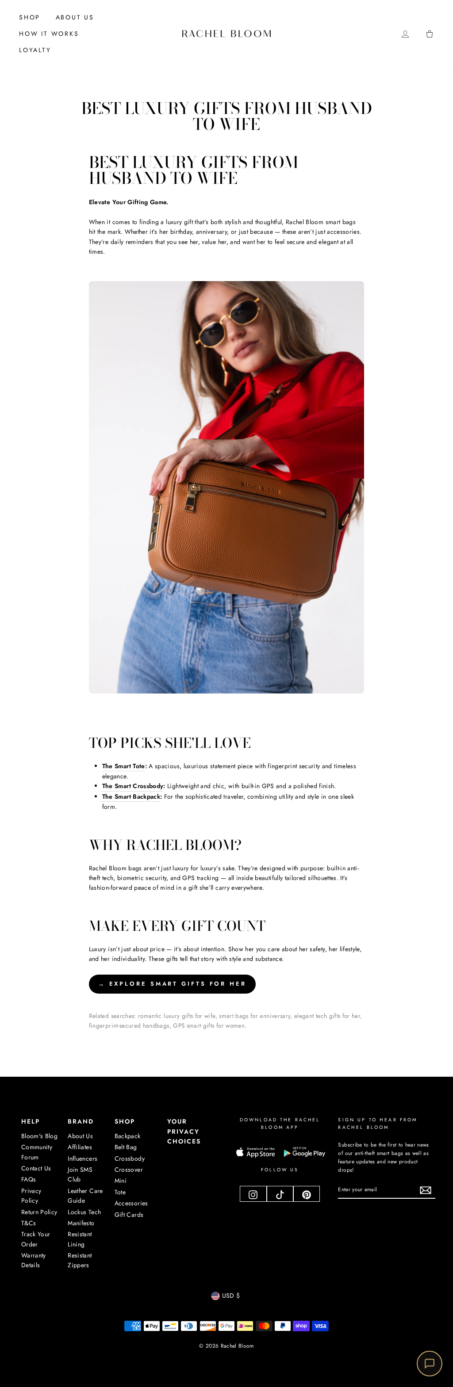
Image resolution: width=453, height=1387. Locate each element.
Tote (120, 1192)
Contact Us (36, 1168)
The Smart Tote (123, 766)
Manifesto (81, 1223)
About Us (75, 17)
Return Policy (39, 1212)
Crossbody (130, 1158)
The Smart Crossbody (133, 785)
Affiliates (80, 1147)
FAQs (28, 1179)
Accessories (131, 1203)
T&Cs (28, 1223)
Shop (29, 17)
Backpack (128, 1136)
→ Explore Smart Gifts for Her (172, 983)
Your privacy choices (184, 1131)
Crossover (129, 1169)
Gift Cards (129, 1214)
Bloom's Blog (39, 1136)
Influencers (82, 1158)
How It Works (49, 33)
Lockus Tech (84, 1212)
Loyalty (35, 50)
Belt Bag (126, 1147)
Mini (121, 1180)
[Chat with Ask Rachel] (429, 1363)
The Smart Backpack (131, 796)
